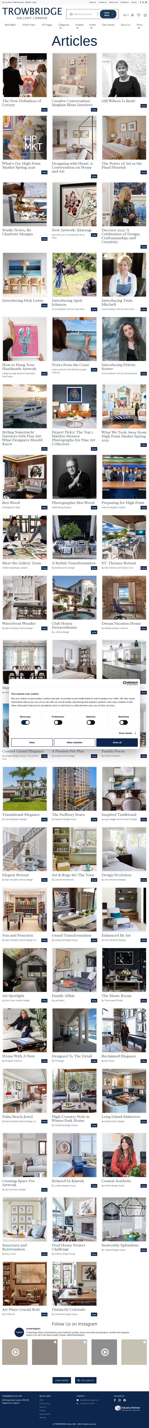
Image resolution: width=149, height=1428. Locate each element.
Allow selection (74, 742)
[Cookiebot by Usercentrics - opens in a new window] (125, 683)
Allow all (117, 742)
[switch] (58, 722)
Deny (32, 742)
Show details (125, 733)
